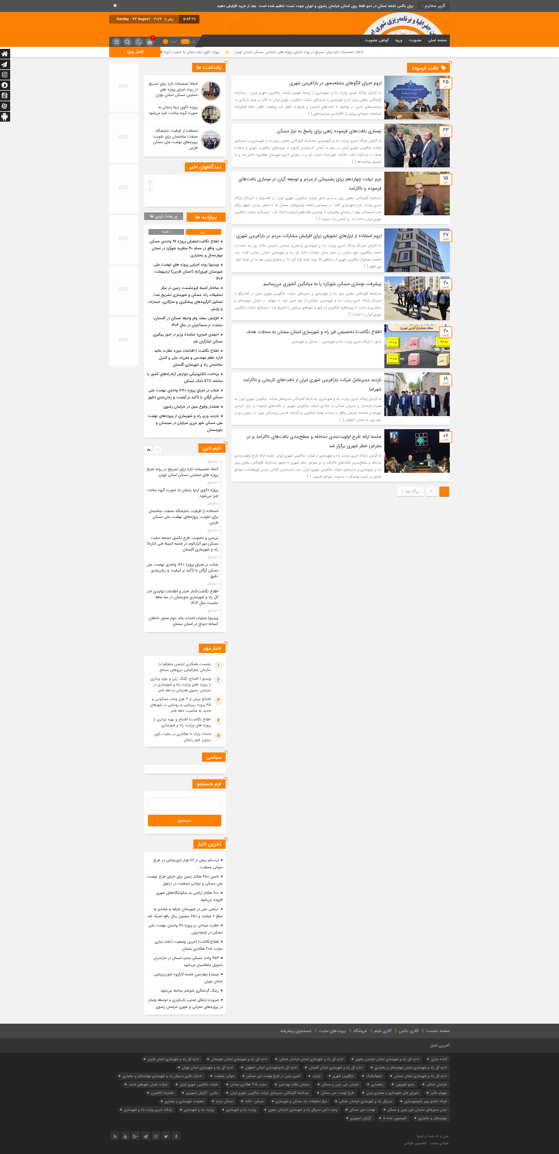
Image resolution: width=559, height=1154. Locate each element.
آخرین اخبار (440, 1045)
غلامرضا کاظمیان (162, 1093)
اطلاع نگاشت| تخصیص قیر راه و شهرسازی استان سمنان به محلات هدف (313, 331)
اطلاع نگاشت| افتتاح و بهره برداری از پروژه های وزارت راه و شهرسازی (182, 722)
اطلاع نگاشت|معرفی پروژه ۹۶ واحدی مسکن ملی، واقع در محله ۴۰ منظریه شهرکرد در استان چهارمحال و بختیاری (186, 248)
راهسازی (377, 1084)
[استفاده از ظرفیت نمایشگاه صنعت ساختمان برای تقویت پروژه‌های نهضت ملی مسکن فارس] (185, 139)
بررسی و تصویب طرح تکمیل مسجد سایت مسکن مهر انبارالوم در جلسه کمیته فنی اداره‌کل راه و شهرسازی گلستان (181, 544)
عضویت (415, 40)
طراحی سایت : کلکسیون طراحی (426, 1143)
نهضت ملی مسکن (362, 1109)
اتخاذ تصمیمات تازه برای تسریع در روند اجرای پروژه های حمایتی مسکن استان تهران (353, 52)
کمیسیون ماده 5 (394, 1118)
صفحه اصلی (437, 40)
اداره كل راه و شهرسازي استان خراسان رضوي (387, 1059)
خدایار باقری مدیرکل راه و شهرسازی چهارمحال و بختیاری (162, 1076)
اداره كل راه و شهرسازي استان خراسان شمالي (311, 1059)
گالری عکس (409, 1031)
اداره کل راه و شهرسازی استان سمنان (420, 1076)
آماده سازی (439, 1059)
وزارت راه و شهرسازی (199, 1109)
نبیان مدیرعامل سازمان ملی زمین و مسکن (417, 1109)
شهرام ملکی (439, 1093)
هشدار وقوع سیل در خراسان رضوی (191, 407)
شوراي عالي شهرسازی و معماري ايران (392, 1093)
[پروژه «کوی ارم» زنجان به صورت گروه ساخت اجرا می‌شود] (185, 114)
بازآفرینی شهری (343, 1076)
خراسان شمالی (437, 1084)
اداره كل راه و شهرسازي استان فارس (173, 1059)
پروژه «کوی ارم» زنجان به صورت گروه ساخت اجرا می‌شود (231, 52)
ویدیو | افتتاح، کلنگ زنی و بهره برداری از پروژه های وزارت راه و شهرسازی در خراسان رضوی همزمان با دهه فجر (180, 684)
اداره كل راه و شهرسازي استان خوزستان (239, 1059)
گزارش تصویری (360, 1118)
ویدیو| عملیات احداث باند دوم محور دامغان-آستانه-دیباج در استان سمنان (182, 621)
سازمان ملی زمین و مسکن (340, 1084)
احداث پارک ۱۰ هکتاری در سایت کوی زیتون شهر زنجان (182, 737)
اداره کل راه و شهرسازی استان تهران (207, 1067)
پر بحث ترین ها (163, 216)
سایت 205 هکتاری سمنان (248, 1084)
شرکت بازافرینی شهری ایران (199, 1084)
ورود (398, 40)
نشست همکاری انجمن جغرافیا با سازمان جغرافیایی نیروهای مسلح (185, 667)
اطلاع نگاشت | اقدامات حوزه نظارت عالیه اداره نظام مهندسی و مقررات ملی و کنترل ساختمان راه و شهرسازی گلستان (188, 358)
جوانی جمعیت (224, 1076)
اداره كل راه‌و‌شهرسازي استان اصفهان (271, 1067)
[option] (184, 470)
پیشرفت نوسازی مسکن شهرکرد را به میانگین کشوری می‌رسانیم (322, 283)
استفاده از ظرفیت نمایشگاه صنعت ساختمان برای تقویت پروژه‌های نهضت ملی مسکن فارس (183, 517)
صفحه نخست (438, 1031)
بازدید (316, 1076)
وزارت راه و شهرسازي (241, 1109)
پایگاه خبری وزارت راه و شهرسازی (148, 1109)
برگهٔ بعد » (410, 491)
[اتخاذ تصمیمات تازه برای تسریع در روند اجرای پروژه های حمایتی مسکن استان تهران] (185, 91)
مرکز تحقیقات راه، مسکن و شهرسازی (301, 1101)
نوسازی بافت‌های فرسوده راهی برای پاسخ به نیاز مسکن (329, 131)
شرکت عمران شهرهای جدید (148, 1084)
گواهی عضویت (377, 40)
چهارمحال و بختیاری (432, 1118)
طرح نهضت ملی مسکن (337, 1093)
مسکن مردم (224, 1101)
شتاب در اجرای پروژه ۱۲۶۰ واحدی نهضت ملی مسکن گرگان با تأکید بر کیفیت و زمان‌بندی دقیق (182, 570)
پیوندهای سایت (332, 1031)
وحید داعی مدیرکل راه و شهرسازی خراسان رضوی (302, 1109)
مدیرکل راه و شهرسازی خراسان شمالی (365, 1101)
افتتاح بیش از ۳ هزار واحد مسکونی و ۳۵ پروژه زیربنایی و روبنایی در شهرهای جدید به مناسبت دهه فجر (180, 705)
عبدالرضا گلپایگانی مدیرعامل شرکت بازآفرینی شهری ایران (269, 1093)
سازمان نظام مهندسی (294, 1084)
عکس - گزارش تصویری (202, 1093)
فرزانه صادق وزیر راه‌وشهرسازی (425, 1101)
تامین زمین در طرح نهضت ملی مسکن (273, 1076)
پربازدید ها (206, 217)
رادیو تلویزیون (405, 1084)
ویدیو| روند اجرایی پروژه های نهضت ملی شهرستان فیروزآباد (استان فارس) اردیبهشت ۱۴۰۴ (188, 272)
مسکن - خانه (254, 1101)
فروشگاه (360, 1031)
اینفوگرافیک (374, 1076)
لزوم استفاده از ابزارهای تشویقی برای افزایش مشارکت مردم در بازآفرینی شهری (308, 235)
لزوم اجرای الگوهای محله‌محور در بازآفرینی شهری (335, 83)
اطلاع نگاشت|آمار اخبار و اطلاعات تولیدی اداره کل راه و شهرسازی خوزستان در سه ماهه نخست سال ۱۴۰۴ (181, 597)
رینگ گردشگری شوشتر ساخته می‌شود (189, 991)
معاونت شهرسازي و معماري (184, 1101)
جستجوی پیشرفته (296, 1031)
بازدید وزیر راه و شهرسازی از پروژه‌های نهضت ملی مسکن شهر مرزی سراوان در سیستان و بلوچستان (185, 423)
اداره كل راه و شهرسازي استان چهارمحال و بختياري (411, 1067)
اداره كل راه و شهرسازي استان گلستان (335, 1067)
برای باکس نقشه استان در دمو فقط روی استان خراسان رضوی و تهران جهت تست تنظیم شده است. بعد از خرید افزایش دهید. (314, 6)
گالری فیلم (383, 1031)
